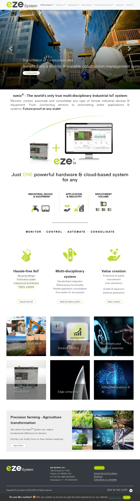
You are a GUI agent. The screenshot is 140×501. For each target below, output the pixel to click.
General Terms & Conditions (105, 473)
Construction (31, 73)
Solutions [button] (60, 5)
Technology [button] (86, 5)
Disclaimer (98, 476)
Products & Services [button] (103, 5)
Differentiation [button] (46, 5)
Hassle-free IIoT (26, 302)
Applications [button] (72, 5)
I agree (126, 497)
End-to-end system (26, 279)
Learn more (115, 497)
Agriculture (18, 445)
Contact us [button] (99, 468)
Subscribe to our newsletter (105, 479)
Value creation (113, 302)
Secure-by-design (26, 275)
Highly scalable (26, 286)
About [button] (129, 5)
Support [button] (119, 5)
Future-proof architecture (26, 283)
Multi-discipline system (70, 302)
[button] (10, 48)
